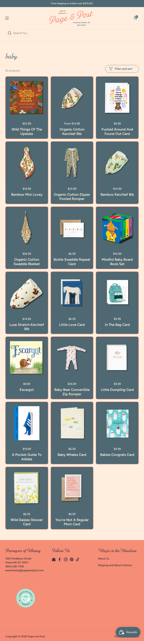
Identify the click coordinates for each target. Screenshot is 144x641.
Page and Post (36, 636)
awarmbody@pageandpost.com (24, 570)
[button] (135, 18)
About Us (103, 558)
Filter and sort (123, 68)
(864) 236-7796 (14, 566)
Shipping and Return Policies (115, 565)
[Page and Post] (71, 18)
